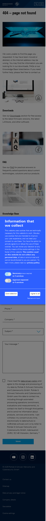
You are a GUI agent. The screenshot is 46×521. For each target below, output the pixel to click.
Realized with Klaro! (33, 298)
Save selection (11, 294)
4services (18, 282)
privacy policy (33, 263)
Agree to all (35, 294)
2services (18, 276)
